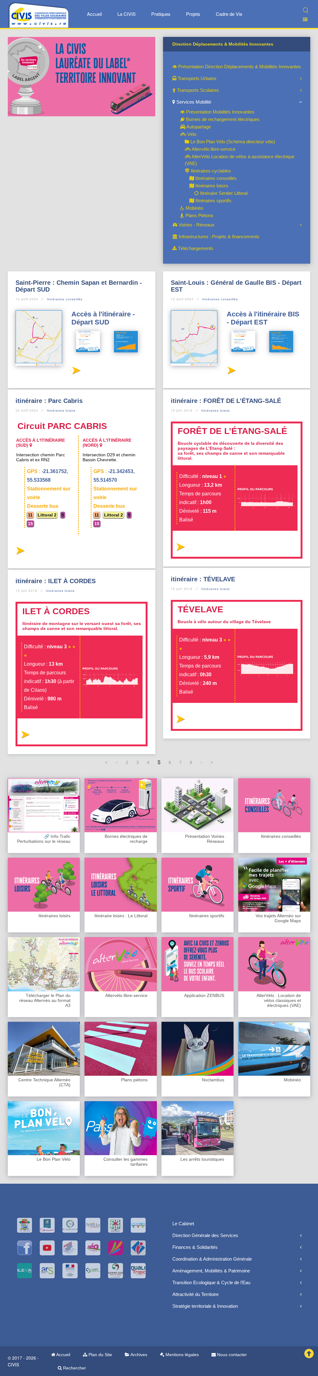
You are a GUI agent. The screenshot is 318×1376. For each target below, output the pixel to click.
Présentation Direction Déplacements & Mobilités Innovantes (239, 66)
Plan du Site (99, 1354)
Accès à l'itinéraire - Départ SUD (103, 318)
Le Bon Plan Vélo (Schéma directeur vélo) (232, 141)
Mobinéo (193, 208)
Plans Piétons (198, 215)
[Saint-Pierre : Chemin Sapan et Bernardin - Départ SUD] (75, 372)
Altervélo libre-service (213, 149)
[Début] (106, 762)
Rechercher (74, 1367)
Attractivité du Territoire (195, 1294)
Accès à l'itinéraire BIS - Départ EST (263, 318)
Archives (138, 1354)
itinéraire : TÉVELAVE (203, 579)
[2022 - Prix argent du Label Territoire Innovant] (81, 76)
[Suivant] (201, 762)
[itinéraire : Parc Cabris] (20, 552)
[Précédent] (116, 762)
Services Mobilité (193, 102)
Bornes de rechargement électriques (222, 119)
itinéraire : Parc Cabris (49, 400)
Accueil (94, 14)
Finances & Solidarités (195, 1247)
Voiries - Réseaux (196, 224)
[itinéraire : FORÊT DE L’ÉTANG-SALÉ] (180, 548)
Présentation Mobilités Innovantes (219, 111)
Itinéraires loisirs (211, 185)
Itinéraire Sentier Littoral (223, 193)
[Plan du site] (302, 19)
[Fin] (211, 762)
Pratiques (160, 14)
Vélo (191, 134)
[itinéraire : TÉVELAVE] (180, 720)
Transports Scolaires (197, 90)
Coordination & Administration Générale (212, 1259)
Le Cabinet (183, 1223)
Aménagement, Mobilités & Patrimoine (211, 1270)
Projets (193, 14)
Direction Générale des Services (205, 1235)
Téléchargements (195, 248)
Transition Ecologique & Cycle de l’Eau (211, 1282)
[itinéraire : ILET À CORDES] (25, 736)
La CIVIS (126, 14)
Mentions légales (181, 1354)
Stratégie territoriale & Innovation (205, 1306)
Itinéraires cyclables (210, 170)
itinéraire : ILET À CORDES (56, 581)
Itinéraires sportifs (212, 200)
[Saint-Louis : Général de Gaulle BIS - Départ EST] (231, 372)
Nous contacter (231, 1354)
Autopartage (198, 126)
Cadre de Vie (229, 14)
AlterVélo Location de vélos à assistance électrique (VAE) (239, 160)
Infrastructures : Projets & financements (218, 236)
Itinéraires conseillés (215, 178)
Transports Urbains (196, 78)
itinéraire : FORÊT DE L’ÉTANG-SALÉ (226, 400)
